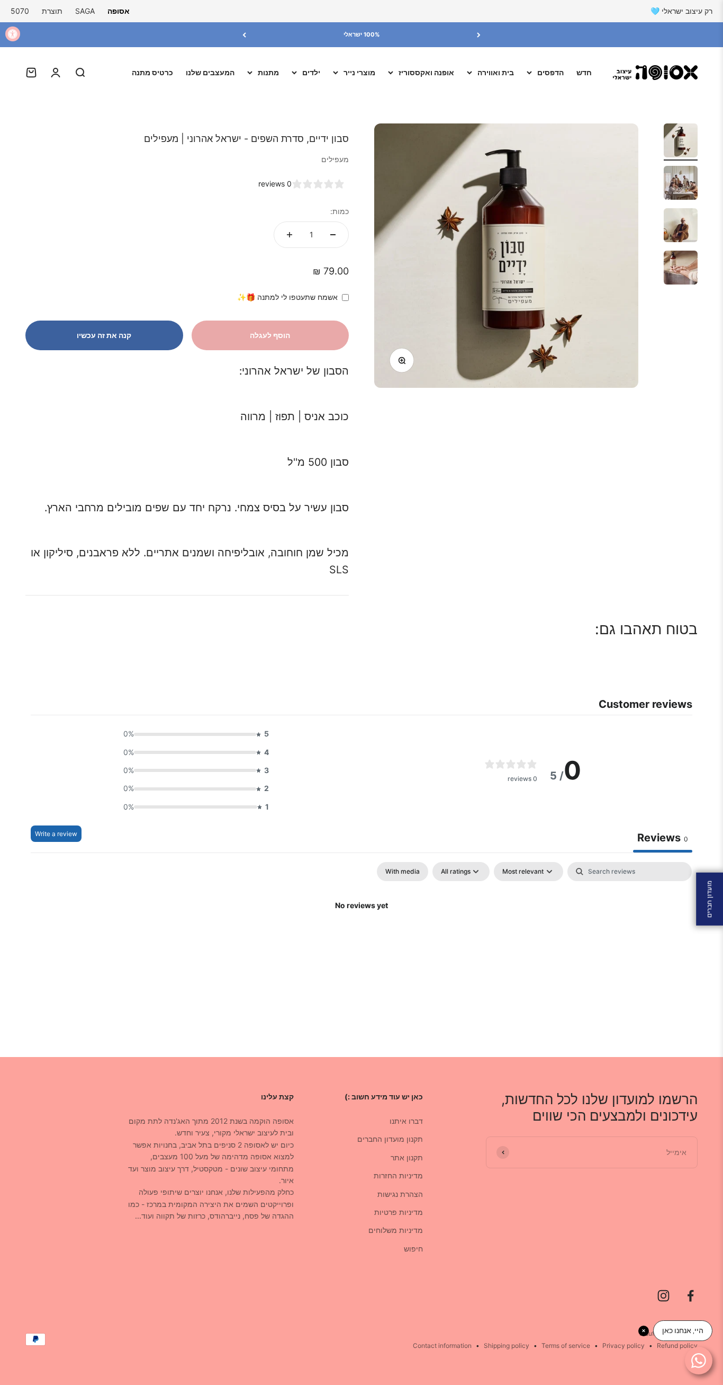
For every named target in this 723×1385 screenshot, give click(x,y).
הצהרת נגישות (400, 1193)
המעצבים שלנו (210, 72)
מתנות (268, 72)
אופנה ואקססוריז (426, 72)
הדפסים (550, 72)
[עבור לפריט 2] (681, 184)
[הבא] (244, 35)
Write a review (56, 834)
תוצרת (52, 10)
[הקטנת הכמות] (333, 234)
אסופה (118, 10)
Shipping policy (506, 1346)
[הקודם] (479, 35)
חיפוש (413, 1248)
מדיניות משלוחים (395, 1230)
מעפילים (335, 159)
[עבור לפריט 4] (681, 269)
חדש (584, 72)
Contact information (442, 1346)
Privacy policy (623, 1346)
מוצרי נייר (359, 72)
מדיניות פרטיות (398, 1212)
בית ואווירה (495, 72)
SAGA (85, 10)
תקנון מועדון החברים (390, 1138)
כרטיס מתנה (152, 72)
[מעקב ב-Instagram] (663, 1296)
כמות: (339, 211)
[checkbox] (402, 871)
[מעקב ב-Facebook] (690, 1296)
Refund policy (677, 1346)
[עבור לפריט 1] (681, 142)
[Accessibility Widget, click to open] (12, 33)
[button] (193, 734)
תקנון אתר (407, 1157)
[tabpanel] (361, 942)
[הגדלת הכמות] (289, 234)
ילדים (311, 72)
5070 (20, 10)
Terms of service (565, 1346)
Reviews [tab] (662, 837)
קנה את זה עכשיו (104, 335)
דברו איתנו (406, 1120)
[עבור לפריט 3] (681, 226)
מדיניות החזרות (398, 1175)
